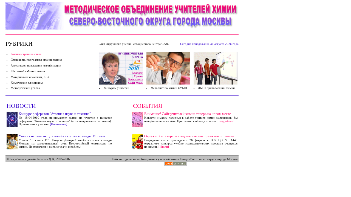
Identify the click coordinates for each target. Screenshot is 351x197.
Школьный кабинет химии (28, 71)
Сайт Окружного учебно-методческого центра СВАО (134, 43)
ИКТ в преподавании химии (216, 87)
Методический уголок (25, 87)
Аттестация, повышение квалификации (36, 65)
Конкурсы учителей (116, 87)
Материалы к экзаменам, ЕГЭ (30, 77)
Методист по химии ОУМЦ (169, 87)
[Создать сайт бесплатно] (175, 164)
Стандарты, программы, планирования (36, 59)
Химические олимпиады (27, 82)
